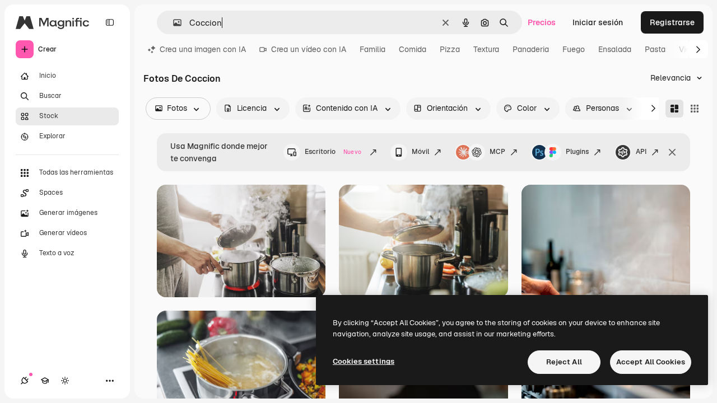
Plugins (577, 151)
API (641, 151)
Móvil (420, 151)
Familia (372, 49)
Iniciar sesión (597, 22)
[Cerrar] (672, 152)
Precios (542, 22)
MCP (497, 151)
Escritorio (333, 151)
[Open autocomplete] (172, 22)
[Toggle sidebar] (110, 22)
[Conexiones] (25, 381)
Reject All (564, 362)
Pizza (450, 49)
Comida (412, 49)
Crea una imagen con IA (203, 49)
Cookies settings (363, 361)
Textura (486, 49)
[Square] (695, 109)
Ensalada (614, 49)
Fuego (573, 49)
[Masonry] (674, 109)
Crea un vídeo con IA (308, 49)
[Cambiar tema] (65, 381)
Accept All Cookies (650, 362)
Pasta (655, 49)
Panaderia (531, 49)
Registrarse (672, 22)
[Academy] (45, 381)
